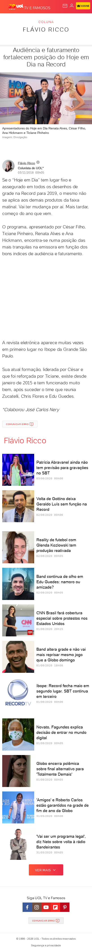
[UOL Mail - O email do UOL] (65, 5)
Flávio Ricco (46, 29)
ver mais (43, 870)
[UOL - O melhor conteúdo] (16, 7)
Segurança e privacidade (46, 945)
